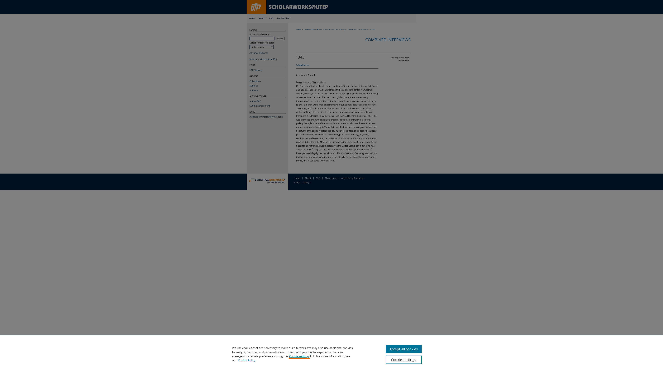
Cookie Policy (246, 360)
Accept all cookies (404, 349)
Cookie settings (299, 356)
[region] (331, 354)
